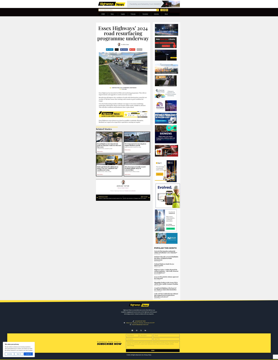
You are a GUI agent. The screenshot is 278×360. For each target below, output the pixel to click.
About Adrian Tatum (123, 188)
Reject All (19, 354)
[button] (109, 49)
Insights (123, 14)
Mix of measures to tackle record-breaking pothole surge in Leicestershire (135, 168)
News (112, 14)
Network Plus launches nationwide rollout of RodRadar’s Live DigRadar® (165, 252)
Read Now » (100, 151)
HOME (103, 14)
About (166, 14)
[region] (19, 349)
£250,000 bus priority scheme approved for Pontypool (166, 277)
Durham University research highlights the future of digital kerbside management (166, 258)
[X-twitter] (161, 10)
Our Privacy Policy (146, 355)
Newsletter (145, 14)
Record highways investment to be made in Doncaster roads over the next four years (109, 145)
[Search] (157, 10)
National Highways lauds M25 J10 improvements (164, 264)
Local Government (124, 87)
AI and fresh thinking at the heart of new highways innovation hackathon (165, 289)
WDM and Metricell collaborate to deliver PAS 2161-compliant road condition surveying (107, 168)
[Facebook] (167, 10)
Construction (115, 87)
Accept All (28, 354)
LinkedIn (133, 190)
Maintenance (133, 87)
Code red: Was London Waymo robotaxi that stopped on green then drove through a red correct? (166, 295)
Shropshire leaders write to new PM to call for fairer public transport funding (166, 283)
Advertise (156, 14)
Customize (9, 354)
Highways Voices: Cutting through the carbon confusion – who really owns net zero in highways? (166, 271)
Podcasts (133, 14)
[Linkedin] (164, 10)
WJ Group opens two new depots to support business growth (135, 144)
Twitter (126, 190)
